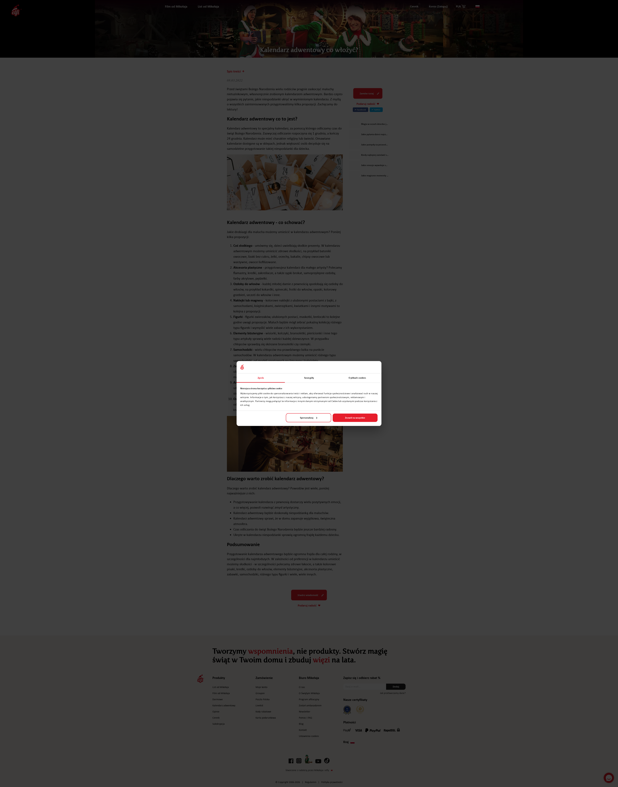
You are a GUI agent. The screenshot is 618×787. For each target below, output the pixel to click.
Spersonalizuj (306, 418)
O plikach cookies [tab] (357, 378)
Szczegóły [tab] (309, 378)
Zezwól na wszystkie (355, 418)
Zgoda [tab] (261, 378)
